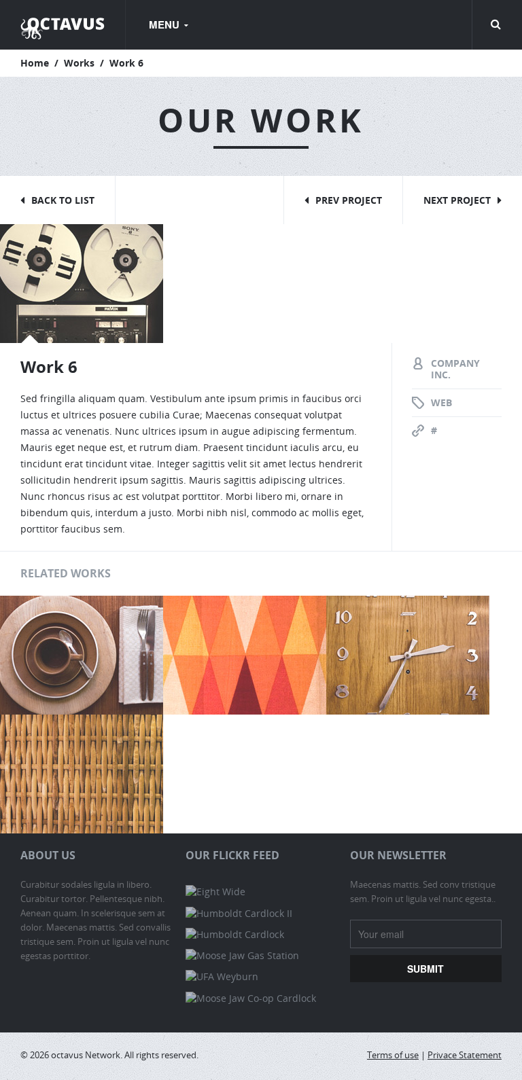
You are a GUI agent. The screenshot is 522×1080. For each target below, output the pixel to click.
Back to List (62, 200)
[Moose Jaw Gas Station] (242, 955)
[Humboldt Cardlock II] (239, 912)
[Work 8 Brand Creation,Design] (81, 653)
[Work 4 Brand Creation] (81, 772)
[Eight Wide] (215, 891)
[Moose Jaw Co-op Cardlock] (251, 997)
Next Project (457, 200)
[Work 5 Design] (407, 653)
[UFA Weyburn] (222, 976)
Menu (165, 24)
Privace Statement (465, 1055)
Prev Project (348, 200)
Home (34, 62)
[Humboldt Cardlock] (235, 934)
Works (79, 62)
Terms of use (393, 1055)
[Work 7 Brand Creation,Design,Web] (244, 653)
